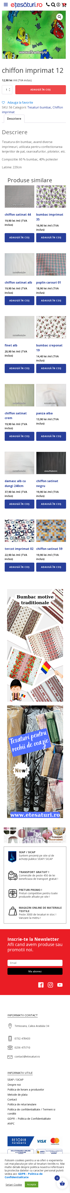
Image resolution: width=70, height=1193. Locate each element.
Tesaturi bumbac (39, 107)
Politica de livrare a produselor (25, 1089)
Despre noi (14, 1084)
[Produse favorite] (53, 5)
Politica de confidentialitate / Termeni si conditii (31, 1111)
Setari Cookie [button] (14, 1184)
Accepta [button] (31, 1184)
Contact (12, 1099)
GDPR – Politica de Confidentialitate (29, 1118)
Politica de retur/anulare (21, 1104)
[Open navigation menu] (6, 5)
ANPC (11, 1123)
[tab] (14, 119)
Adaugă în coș (40, 89)
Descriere (14, 119)
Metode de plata (17, 1094)
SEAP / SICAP (15, 1079)
